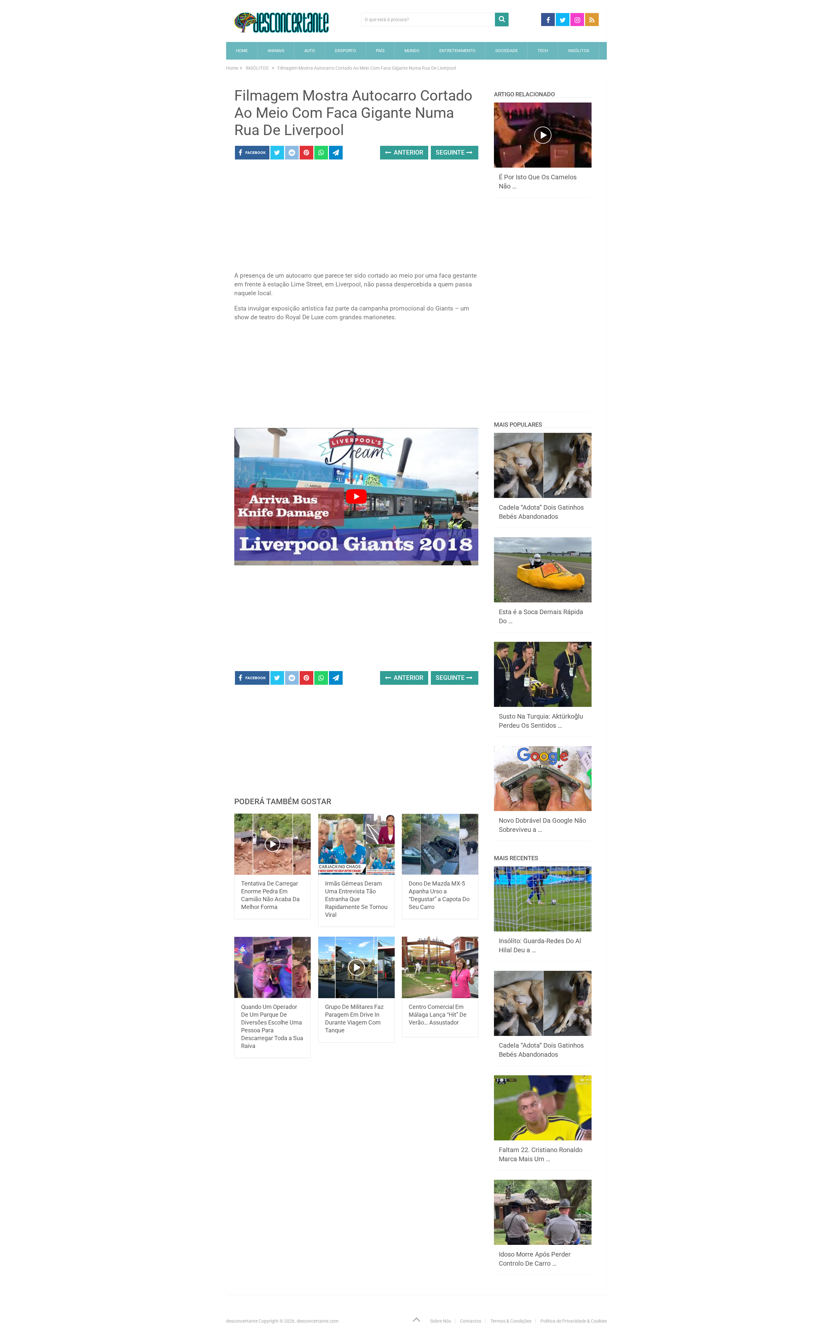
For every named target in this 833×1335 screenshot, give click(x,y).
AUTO (309, 50)
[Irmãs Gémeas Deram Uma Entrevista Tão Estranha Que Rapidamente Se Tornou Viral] (356, 844)
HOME (242, 50)
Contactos (470, 1321)
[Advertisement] (356, 217)
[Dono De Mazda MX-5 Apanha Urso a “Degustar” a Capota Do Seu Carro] (440, 844)
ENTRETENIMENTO (457, 50)
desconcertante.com (317, 1321)
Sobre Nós (440, 1321)
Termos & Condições (510, 1321)
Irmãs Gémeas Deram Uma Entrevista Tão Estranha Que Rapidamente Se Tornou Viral (356, 899)
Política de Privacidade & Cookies (573, 1321)
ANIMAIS (275, 50)
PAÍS (380, 50)
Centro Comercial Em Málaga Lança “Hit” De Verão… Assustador (438, 1014)
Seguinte (451, 152)
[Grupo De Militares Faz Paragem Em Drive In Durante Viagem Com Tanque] (356, 967)
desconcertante (242, 1321)
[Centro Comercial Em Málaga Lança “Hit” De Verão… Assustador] (440, 967)
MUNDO (411, 50)
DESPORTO (345, 50)
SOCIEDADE (506, 50)
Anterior (407, 152)
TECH (543, 50)
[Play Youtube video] (356, 496)
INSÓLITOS (578, 50)
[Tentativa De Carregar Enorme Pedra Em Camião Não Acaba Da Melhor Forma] (272, 844)
